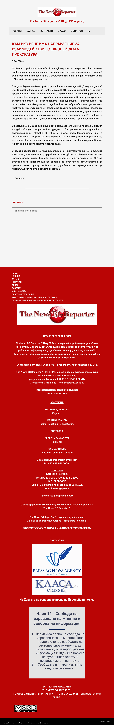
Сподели (19, 178)
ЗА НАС (31, 31)
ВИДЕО (62, 31)
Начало (15, 273)
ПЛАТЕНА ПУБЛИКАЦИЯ (23, 294)
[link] (57, 12)
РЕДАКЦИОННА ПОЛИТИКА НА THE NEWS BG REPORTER (37, 300)
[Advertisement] (57, 247)
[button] (57, 314)
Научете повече (33, 723)
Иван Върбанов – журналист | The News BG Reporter (35, 297)
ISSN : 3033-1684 (19, 291)
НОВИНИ (17, 31)
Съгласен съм (45, 723)
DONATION (77, 31)
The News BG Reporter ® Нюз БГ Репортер (57, 21)
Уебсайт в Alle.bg (105, 721)
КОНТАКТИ (46, 31)
